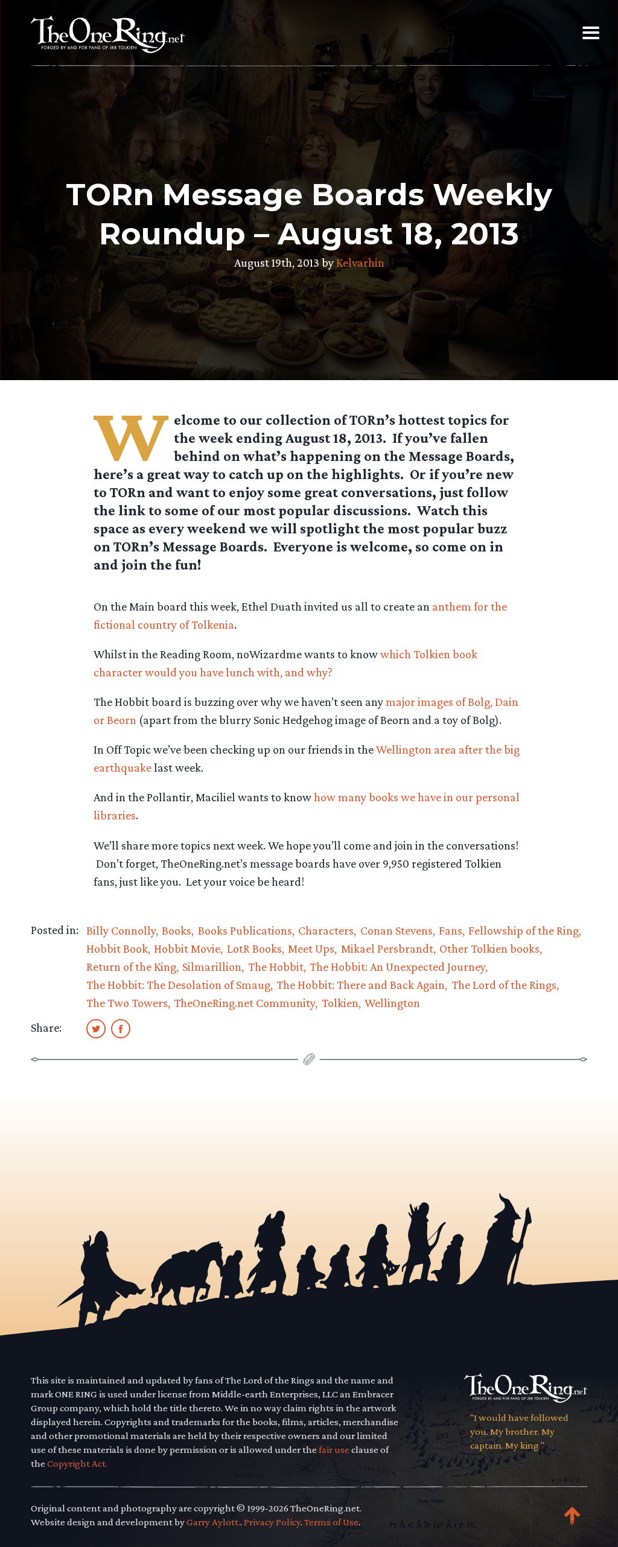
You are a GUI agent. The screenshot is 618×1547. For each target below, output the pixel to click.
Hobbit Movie (187, 948)
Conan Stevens (396, 930)
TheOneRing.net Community (244, 1002)
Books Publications (245, 930)
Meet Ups (311, 948)
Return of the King (131, 966)
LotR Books (254, 948)
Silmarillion (211, 966)
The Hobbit (276, 966)
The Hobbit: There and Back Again (360, 984)
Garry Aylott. (213, 1522)
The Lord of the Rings (503, 984)
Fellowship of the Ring (523, 930)
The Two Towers (127, 1002)
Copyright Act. (77, 1463)
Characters (326, 930)
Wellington (392, 1002)
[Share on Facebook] (120, 1028)
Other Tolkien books (489, 948)
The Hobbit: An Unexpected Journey (397, 966)
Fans (450, 930)
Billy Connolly (121, 930)
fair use (334, 1449)
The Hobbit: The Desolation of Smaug (178, 984)
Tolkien (340, 1002)
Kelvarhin (360, 262)
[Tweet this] (96, 1028)
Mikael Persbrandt (387, 948)
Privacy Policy (272, 1522)
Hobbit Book (117, 948)
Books (176, 930)
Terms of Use (331, 1522)
